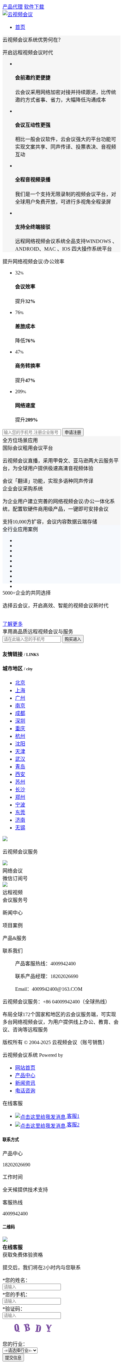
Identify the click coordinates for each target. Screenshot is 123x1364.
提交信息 (13, 1357)
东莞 (20, 812)
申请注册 (73, 432)
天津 (20, 751)
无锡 (20, 827)
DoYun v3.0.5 (78, 1055)
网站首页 (25, 1067)
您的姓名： (16, 1280)
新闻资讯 (25, 1083)
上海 (20, 690)
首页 (20, 27)
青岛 (20, 766)
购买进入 (73, 639)
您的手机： (16, 1294)
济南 (20, 820)
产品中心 (25, 1075)
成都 (20, 713)
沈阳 (20, 743)
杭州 (20, 736)
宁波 (20, 804)
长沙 (20, 789)
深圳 (20, 721)
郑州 (20, 797)
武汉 (20, 759)
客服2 (72, 1124)
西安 (20, 774)
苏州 (20, 782)
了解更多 (13, 624)
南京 (20, 705)
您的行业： (15, 1344)
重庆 (20, 728)
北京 (20, 682)
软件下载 (34, 7)
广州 (20, 698)
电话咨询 (25, 1090)
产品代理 (13, 7)
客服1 (72, 1116)
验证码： (14, 1309)
